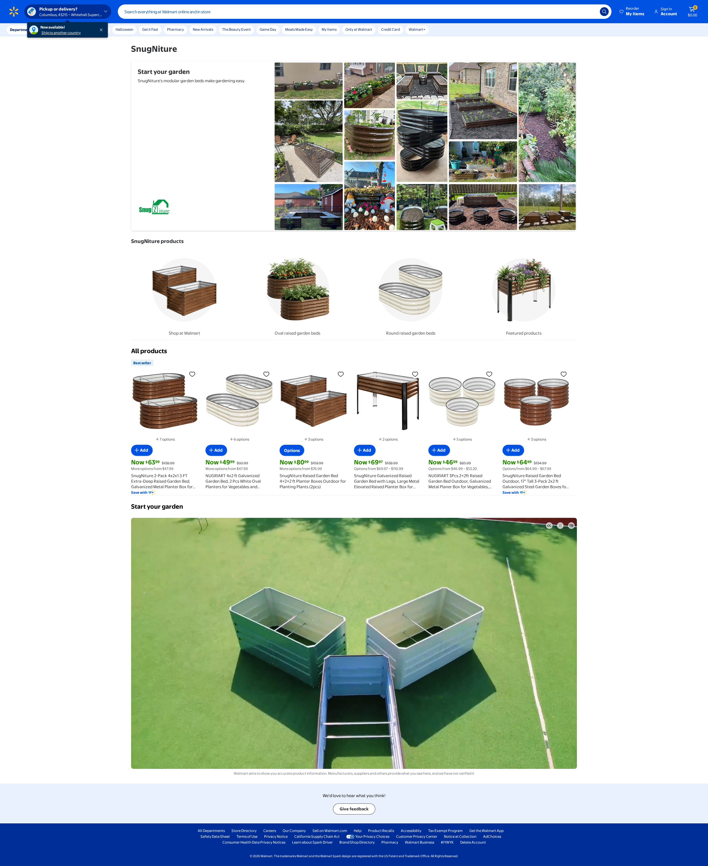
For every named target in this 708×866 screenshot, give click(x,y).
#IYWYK (447, 842)
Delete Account (473, 842)
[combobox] (364, 11)
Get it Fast (150, 29)
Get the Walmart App (486, 830)
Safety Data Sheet (215, 836)
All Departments (211, 830)
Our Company (294, 830)
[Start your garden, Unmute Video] (571, 525)
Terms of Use (246, 836)
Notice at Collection (460, 836)
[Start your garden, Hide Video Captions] (549, 525)
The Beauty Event (236, 29)
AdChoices (492, 836)
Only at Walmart (358, 29)
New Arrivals (203, 29)
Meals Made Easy (299, 29)
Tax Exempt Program (445, 830)
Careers (269, 830)
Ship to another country (61, 32)
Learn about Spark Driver (312, 842)
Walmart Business (419, 842)
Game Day (268, 29)
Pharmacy (175, 29)
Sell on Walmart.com (330, 830)
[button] (632, 11)
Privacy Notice (276, 836)
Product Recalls (381, 830)
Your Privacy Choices (372, 836)
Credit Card (390, 29)
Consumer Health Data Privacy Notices (253, 842)
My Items (329, 29)
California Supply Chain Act (317, 836)
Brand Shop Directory (357, 842)
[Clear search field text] (591, 11)
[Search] (604, 11)
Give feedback (354, 808)
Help (357, 830)
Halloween (124, 29)
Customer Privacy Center (416, 836)
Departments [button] (21, 29)
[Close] (102, 30)
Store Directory (244, 830)
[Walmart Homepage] (14, 11)
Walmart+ (417, 29)
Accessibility (411, 830)
